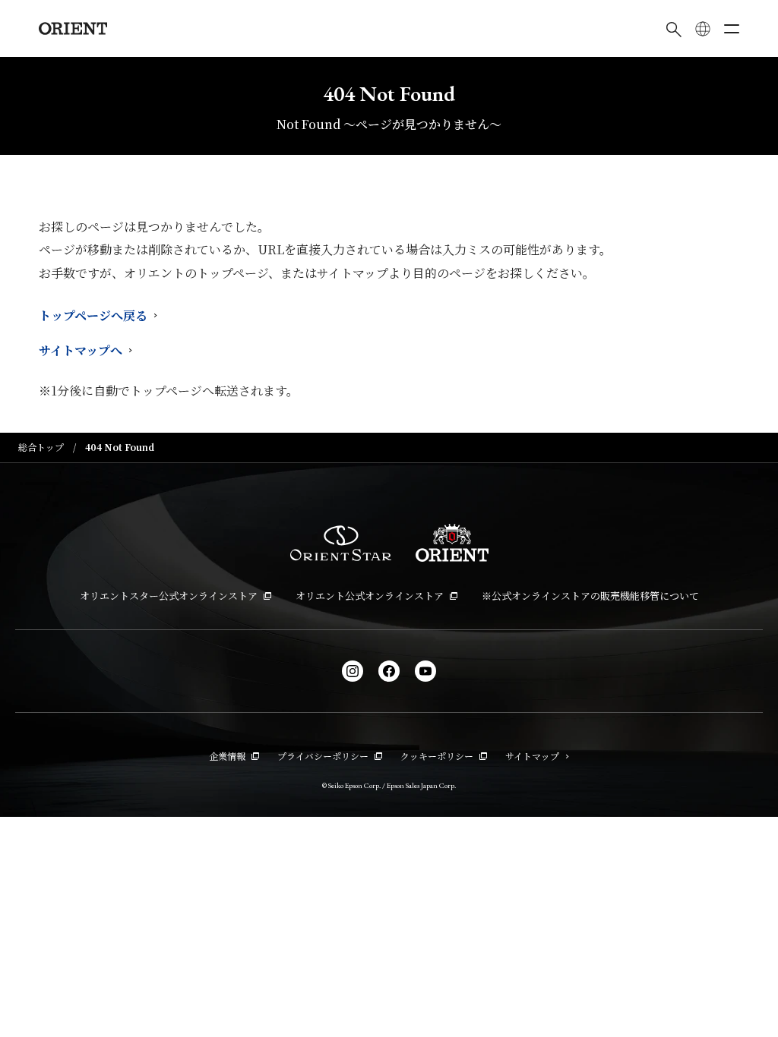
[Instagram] (352, 671)
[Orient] (73, 28)
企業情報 (227, 755)
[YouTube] (425, 671)
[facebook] (389, 671)
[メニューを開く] (731, 28)
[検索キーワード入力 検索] (674, 28)
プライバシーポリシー (322, 755)
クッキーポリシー (436, 755)
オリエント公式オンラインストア (370, 595)
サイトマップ (532, 755)
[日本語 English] (702, 28)
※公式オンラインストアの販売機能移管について (590, 595)
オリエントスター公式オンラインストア (169, 595)
